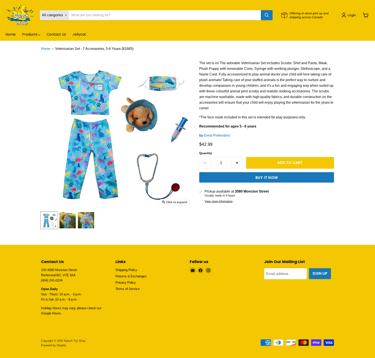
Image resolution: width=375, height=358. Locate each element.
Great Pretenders (217, 135)
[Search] (267, 15)
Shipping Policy (126, 270)
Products (30, 34)
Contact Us (56, 34)
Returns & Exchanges (131, 276)
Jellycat (79, 34)
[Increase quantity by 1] (237, 163)
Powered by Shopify (53, 345)
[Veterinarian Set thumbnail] (49, 220)
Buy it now (266, 177)
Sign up (319, 273)
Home (10, 34)
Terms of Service (127, 289)
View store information (219, 201)
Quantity (205, 153)
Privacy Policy (125, 282)
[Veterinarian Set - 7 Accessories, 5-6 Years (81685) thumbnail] (67, 220)
